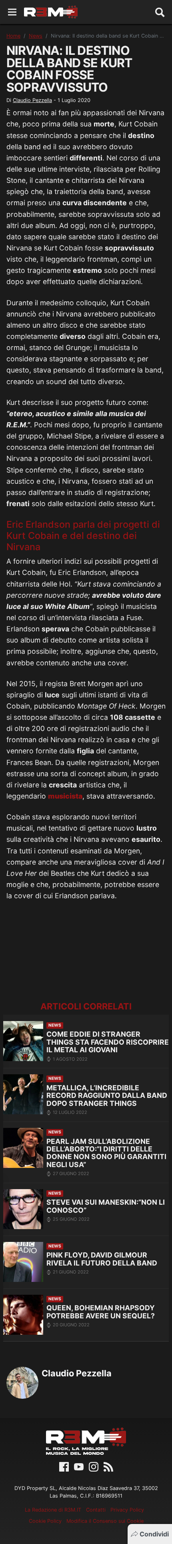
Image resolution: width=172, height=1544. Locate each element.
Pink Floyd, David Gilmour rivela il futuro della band (101, 1259)
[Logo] (51, 12)
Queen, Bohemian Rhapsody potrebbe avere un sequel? (100, 1312)
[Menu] (12, 12)
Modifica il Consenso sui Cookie (105, 1521)
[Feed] (108, 1466)
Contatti (96, 1510)
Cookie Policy (45, 1521)
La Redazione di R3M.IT (53, 1510)
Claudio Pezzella (32, 100)
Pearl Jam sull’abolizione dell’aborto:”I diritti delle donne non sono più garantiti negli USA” (106, 1152)
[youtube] (79, 1466)
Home (13, 36)
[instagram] (93, 1466)
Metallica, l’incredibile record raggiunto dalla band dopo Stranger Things (106, 1095)
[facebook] (64, 1466)
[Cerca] (160, 12)
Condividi (154, 1534)
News (35, 36)
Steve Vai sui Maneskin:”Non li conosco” (105, 1206)
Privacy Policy (127, 1510)
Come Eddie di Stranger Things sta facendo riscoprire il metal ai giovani (107, 1041)
